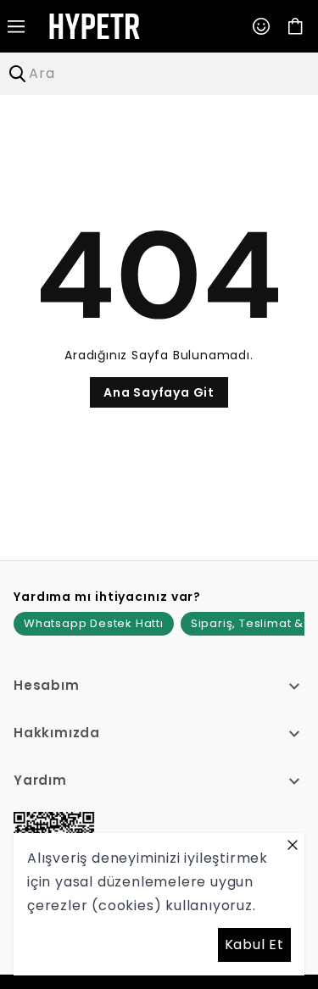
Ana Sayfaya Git (159, 392)
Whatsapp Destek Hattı (94, 623)
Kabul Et (254, 944)
